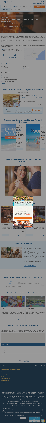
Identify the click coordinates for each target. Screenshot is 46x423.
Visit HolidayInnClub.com (23, 217)
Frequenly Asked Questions (23, 220)
